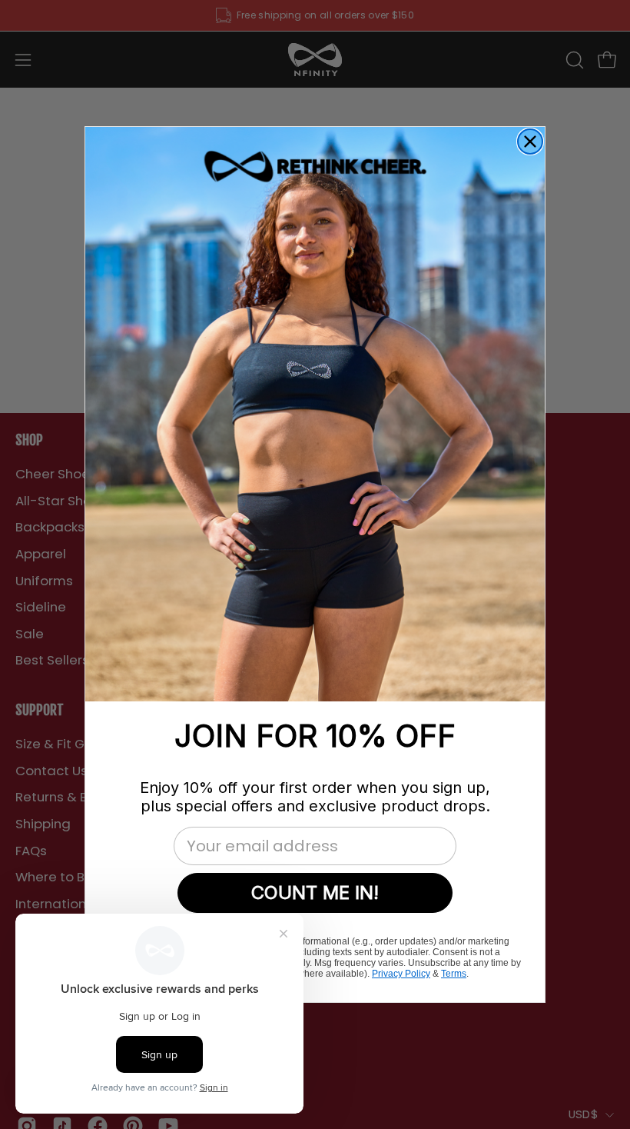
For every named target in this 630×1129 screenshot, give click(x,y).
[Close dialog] (530, 141)
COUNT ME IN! (315, 892)
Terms (453, 973)
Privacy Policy (401, 973)
